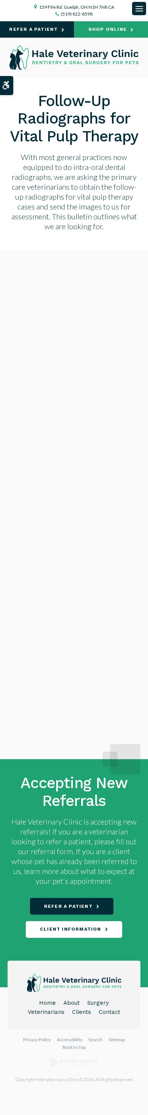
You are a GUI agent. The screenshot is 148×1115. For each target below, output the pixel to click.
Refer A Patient (33, 29)
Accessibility (69, 1039)
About (71, 1002)
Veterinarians (46, 1012)
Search (95, 1039)
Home (47, 1002)
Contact (109, 1012)
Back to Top (74, 1047)
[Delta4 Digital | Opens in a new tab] (74, 1065)
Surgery (98, 1002)
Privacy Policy (37, 1039)
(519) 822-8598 (77, 14)
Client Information (70, 929)
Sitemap (117, 1039)
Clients (81, 1012)
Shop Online (107, 29)
